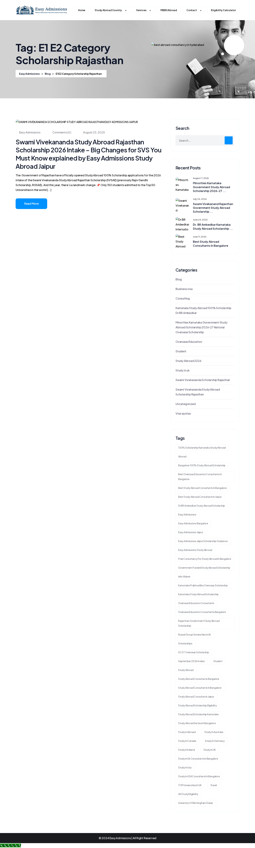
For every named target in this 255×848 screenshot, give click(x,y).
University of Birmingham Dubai (195, 802)
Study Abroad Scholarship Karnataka (198, 714)
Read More (31, 203)
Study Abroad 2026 (188, 361)
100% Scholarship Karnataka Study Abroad (202, 447)
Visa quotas (183, 413)
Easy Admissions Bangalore (193, 523)
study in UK (209, 749)
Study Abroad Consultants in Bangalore (199, 687)
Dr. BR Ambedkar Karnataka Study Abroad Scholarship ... (213, 226)
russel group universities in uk (194, 634)
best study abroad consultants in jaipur (200, 496)
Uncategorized (186, 404)
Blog (179, 279)
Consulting (183, 298)
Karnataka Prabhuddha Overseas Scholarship (203, 585)
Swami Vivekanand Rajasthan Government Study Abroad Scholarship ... (213, 208)
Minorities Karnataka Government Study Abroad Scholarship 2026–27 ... (211, 187)
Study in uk (183, 370)
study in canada (187, 740)
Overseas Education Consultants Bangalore (202, 611)
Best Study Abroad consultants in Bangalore (202, 487)
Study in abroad (187, 732)
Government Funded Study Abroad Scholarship (204, 567)
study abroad (186, 669)
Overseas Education (189, 341)
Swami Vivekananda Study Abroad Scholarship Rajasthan (198, 392)
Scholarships (185, 643)
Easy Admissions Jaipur (190, 532)
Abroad (182, 456)
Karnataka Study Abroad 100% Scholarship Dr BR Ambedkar (203, 310)
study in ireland (186, 749)
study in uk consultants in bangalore (198, 758)
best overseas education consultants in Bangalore (200, 477)
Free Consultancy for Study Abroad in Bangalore (204, 558)
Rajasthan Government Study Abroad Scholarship (198, 623)
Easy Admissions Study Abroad (195, 549)
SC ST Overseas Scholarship (193, 652)
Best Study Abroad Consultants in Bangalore (210, 243)
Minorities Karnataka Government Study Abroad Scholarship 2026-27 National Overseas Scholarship (201, 327)
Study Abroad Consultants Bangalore (198, 678)
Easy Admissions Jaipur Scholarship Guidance (202, 541)
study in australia (213, 732)
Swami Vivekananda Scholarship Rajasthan (203, 380)
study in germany (215, 740)
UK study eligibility (188, 794)
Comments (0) (61, 132)
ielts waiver (184, 576)
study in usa (185, 767)
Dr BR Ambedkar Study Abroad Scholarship (201, 505)
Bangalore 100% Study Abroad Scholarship (202, 465)
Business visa (184, 289)
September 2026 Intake (191, 661)
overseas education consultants (196, 603)
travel (213, 785)
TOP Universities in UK (190, 785)
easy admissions (187, 514)
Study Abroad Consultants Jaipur (196, 696)
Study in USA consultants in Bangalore (199, 776)
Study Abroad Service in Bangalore (197, 723)
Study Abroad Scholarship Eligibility (197, 705)
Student (181, 351)
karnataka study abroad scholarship (198, 594)
